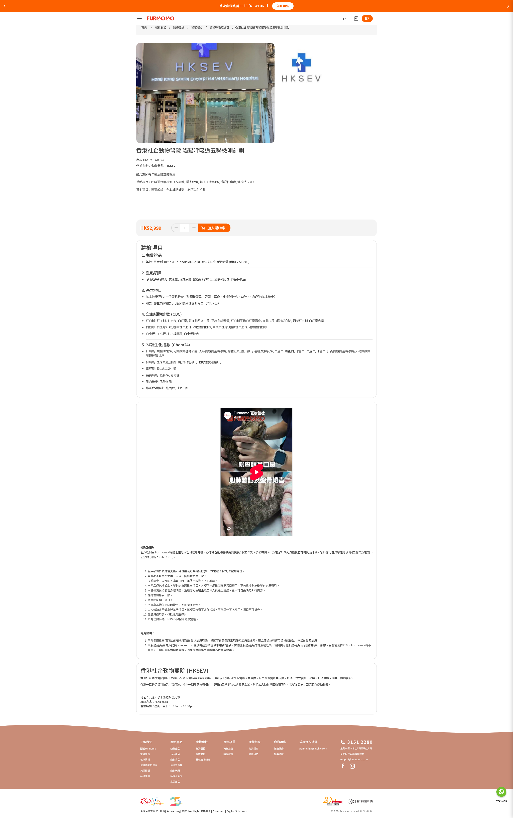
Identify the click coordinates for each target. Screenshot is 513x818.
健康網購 (205, 811)
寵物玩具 (175, 770)
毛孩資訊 (145, 759)
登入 (367, 18)
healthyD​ (193, 811)
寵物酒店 (280, 742)
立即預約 (283, 5)
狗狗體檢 (200, 748)
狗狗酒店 (279, 754)
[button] (5, 5)
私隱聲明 (145, 776)
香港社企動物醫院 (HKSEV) (158, 165)
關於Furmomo (148, 748)
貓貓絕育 (253, 754)
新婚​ (162, 811)
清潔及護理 (176, 765)
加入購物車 (216, 227)
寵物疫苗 (229, 742)
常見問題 (145, 754)
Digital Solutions (237, 811)
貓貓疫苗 (228, 754)
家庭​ (184, 811)
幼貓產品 (175, 748)
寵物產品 (176, 742)
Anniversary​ (173, 811)
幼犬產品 (175, 754)
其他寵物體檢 (203, 759)
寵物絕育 (255, 742)
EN (344, 18)
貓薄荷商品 (176, 776)
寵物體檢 (202, 742)
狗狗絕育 (253, 748)
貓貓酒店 (279, 748)
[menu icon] (139, 18)
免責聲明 (145, 770)
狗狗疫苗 (228, 748)
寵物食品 (175, 759)
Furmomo (218, 811)
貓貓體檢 (200, 754)
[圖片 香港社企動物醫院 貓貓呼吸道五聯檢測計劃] (205, 93)
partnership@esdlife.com (313, 748)
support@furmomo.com (354, 759)
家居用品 (175, 781)
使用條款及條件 (148, 765)
